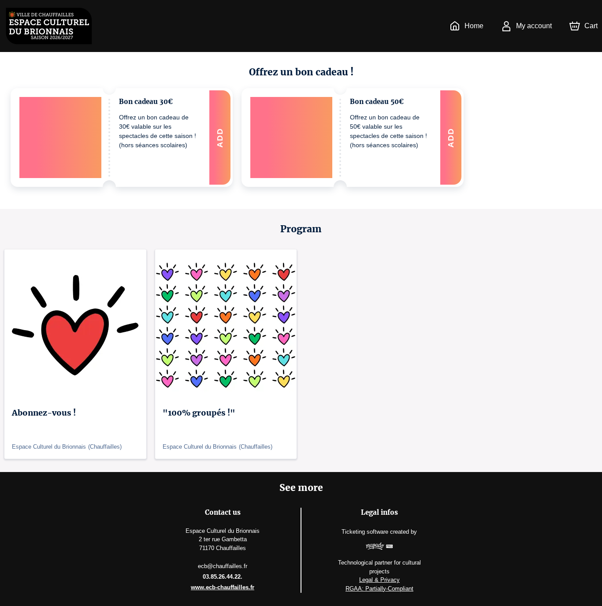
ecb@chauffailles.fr (222, 566)
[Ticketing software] (379, 547)
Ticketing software (365, 531)
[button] (122, 137)
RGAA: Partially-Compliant (379, 588)
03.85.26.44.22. (222, 576)
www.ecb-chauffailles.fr (222, 587)
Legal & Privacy (379, 579)
